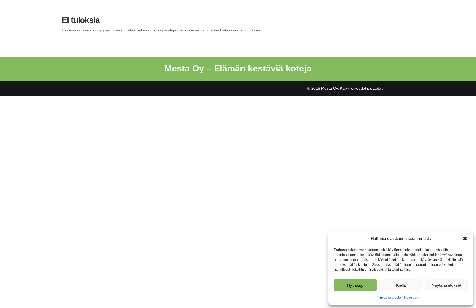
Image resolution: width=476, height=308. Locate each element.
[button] (465, 238)
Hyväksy (355, 285)
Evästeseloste (390, 297)
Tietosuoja (411, 297)
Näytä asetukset (446, 285)
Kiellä (401, 285)
